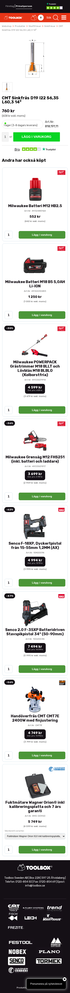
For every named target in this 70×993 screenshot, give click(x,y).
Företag (10, 6)
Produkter (20, 26)
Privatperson (24, 6)
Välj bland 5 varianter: (14, 831)
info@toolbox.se (35, 885)
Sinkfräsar (49, 26)
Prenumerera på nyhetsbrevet (46, 983)
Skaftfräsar (35, 26)
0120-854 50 (23, 881)
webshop (7, 26)
